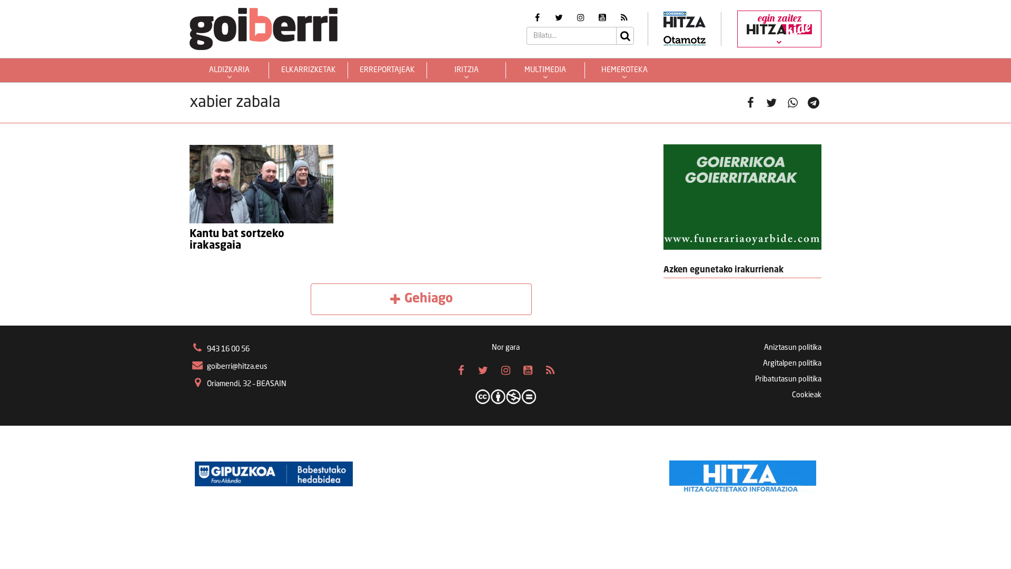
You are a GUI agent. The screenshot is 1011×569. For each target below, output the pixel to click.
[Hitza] (742, 473)
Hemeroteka (624, 70)
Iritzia (466, 70)
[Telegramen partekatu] (813, 103)
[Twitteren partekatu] (771, 103)
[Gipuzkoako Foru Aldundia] (274, 473)
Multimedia (545, 70)
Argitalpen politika (792, 363)
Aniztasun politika (792, 347)
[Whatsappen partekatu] (792, 103)
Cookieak (806, 395)
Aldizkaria (229, 70)
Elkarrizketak (308, 70)
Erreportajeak (387, 70)
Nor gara (506, 347)
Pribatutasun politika (788, 379)
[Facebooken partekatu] (750, 103)
